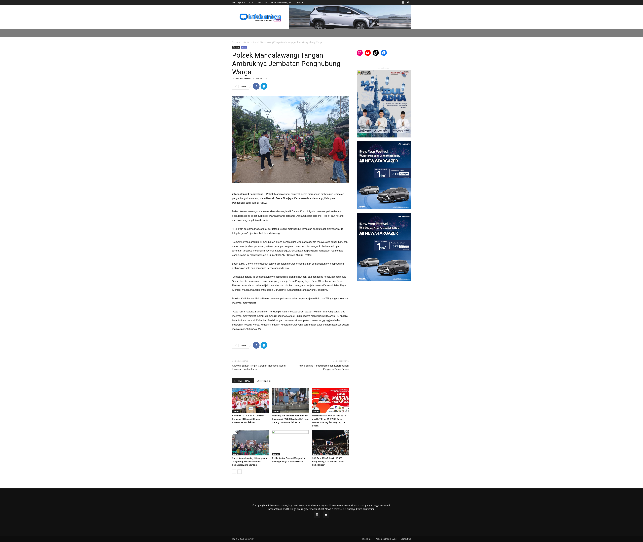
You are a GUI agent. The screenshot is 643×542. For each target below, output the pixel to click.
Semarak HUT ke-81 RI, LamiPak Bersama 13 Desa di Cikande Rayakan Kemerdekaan (248, 419)
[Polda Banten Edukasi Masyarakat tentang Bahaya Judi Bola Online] (290, 442)
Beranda (236, 42)
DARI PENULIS (263, 381)
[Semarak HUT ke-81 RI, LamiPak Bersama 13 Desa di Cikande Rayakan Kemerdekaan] (250, 400)
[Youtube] (408, 2)
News (244, 47)
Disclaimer (263, 2)
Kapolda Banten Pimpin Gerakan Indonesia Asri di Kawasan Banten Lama (259, 367)
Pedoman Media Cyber (281, 2)
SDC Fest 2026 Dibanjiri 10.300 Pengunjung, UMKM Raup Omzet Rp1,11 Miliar (328, 461)
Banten (246, 42)
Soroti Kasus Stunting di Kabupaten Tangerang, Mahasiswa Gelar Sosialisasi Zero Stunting (249, 461)
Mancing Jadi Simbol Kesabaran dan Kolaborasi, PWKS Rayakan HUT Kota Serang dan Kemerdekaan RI (290, 419)
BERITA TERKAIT (243, 381)
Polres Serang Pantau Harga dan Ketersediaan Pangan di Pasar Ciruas (323, 367)
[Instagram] (402, 2)
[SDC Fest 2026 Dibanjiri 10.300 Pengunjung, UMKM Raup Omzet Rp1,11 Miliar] (330, 442)
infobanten (245, 78)
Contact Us (299, 2)
